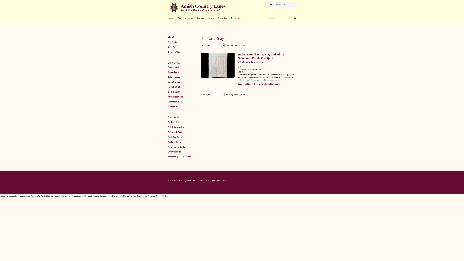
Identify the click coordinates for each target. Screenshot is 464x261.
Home (170, 18)
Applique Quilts (174, 142)
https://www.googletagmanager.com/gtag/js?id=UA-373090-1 (26, 196)
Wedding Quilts (174, 122)
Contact (200, 18)
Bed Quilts (172, 42)
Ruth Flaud (172, 106)
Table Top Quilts (175, 137)
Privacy (211, 18)
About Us (189, 18)
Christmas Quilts (175, 151)
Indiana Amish (174, 92)
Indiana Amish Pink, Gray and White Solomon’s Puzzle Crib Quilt (261, 56)
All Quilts (171, 37)
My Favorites (236, 18)
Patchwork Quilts (175, 132)
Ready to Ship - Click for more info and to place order (260, 84)
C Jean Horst (173, 67)
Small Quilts (173, 47)
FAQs (179, 18)
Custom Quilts (174, 117)
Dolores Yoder (174, 77)
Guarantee (222, 18)
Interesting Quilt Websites (179, 156)
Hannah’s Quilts (174, 87)
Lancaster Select (175, 101)
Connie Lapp (173, 72)
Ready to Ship (174, 52)
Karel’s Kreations (175, 96)
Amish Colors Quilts (176, 147)
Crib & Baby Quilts (176, 127)
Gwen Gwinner (174, 82)
